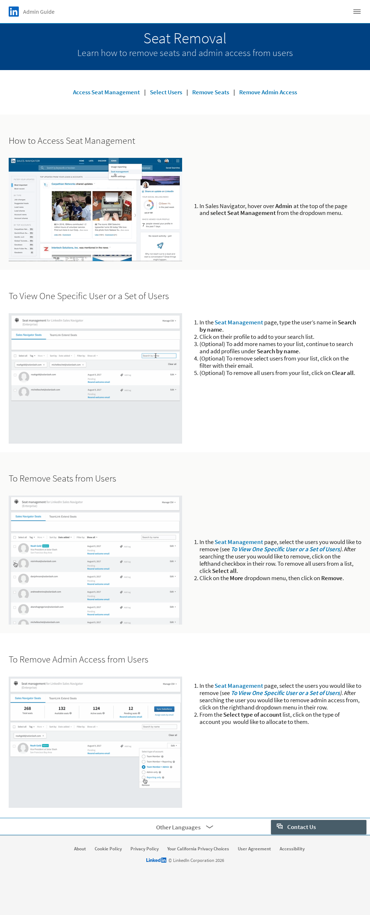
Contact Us (301, 827)
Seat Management (239, 322)
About (80, 849)
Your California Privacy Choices (198, 849)
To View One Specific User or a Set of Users (285, 549)
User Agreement (254, 849)
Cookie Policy (108, 849)
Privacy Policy (144, 849)
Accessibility (292, 849)
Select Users (166, 92)
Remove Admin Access (268, 92)
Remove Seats (210, 92)
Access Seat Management (106, 92)
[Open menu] (357, 12)
